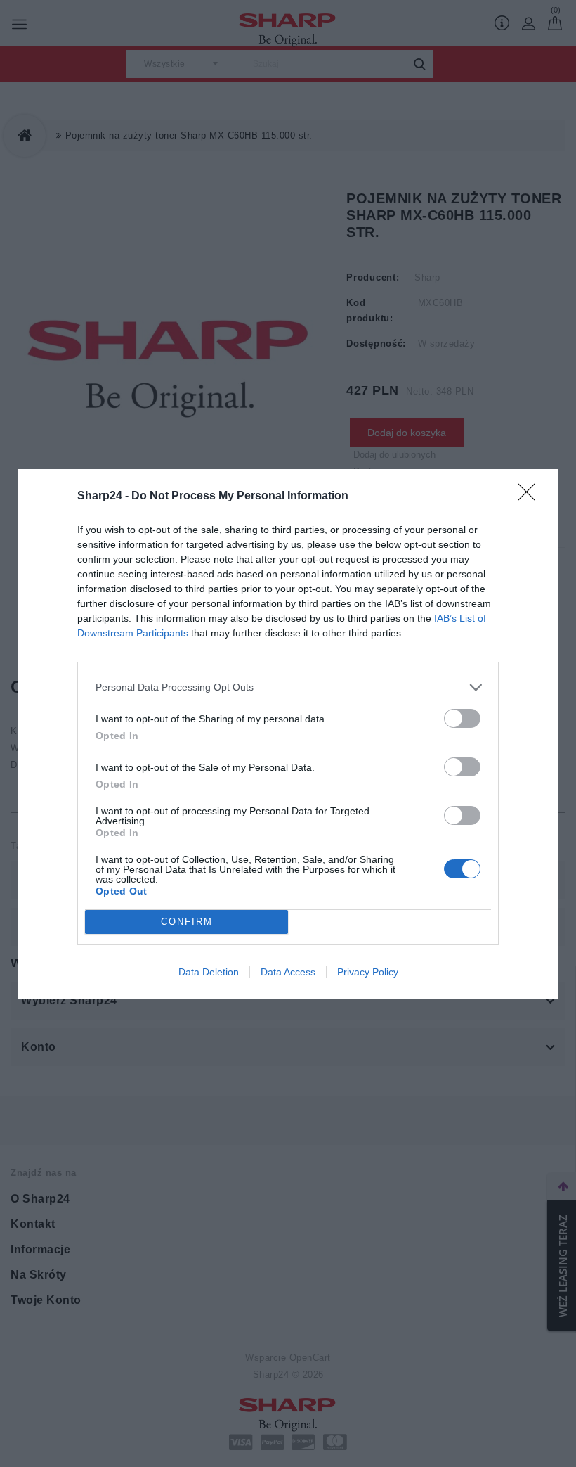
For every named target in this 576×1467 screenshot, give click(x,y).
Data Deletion (208, 972)
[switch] (462, 718)
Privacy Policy (367, 972)
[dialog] (288, 734)
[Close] (531, 496)
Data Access (288, 972)
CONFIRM (187, 921)
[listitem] (288, 687)
